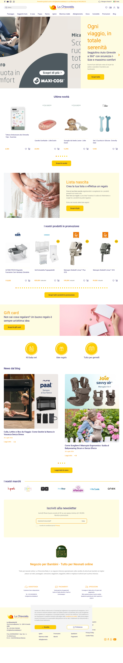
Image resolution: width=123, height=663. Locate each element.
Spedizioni (74, 633)
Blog (114, 14)
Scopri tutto (95, 77)
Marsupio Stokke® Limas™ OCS (104, 270)
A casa (32, 14)
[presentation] (3, 55)
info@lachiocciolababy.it (31, 596)
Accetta (46, 627)
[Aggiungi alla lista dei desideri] (26, 149)
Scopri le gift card (14, 327)
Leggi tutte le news (61, 470)
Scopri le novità (61, 163)
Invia (83, 521)
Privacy (57, 525)
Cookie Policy (90, 635)
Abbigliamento (78, 14)
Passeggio (10, 14)
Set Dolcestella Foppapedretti (45, 270)
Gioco (88, 14)
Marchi (56, 636)
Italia (117, 1)
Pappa (40, 14)
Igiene (54, 14)
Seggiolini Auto (22, 14)
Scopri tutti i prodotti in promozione (62, 295)
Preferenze (78, 627)
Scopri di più (74, 208)
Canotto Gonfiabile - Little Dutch (45, 141)
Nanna (47, 14)
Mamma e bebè (64, 14)
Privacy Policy (90, 632)
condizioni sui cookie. (71, 616)
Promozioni (106, 14)
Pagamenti (74, 636)
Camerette (95, 14)
